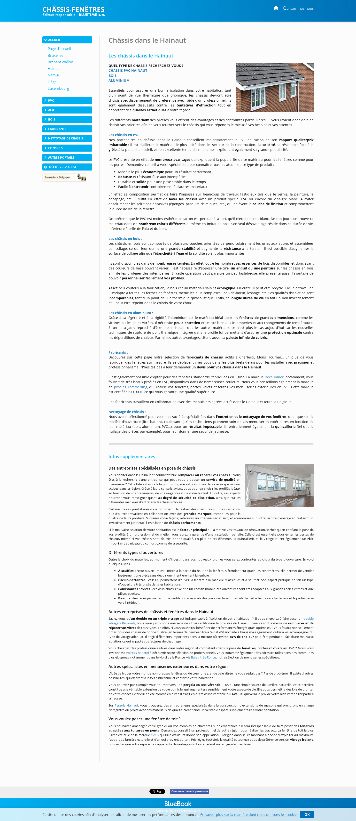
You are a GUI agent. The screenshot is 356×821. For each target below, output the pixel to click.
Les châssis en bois (124, 238)
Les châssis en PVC (123, 134)
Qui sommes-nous (298, 8)
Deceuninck (274, 377)
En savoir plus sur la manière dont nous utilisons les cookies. (249, 814)
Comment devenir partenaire (189, 791)
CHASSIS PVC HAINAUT (127, 70)
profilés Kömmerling (130, 387)
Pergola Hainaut (126, 705)
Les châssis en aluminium (129, 312)
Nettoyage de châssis (126, 411)
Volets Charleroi (137, 652)
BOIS (112, 75)
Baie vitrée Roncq (203, 657)
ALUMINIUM (119, 80)
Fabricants (117, 352)
